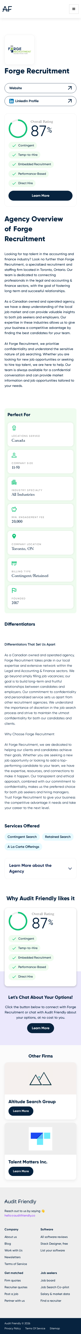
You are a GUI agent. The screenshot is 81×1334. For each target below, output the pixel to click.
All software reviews (54, 1237)
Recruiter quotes (16, 1287)
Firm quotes (13, 1280)
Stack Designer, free (54, 1243)
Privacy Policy (13, 1328)
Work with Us (13, 1250)
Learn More (40, 196)
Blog (8, 1243)
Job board (47, 1280)
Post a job (11, 1294)
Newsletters (13, 1257)
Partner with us (15, 1300)
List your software (52, 1250)
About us (11, 1237)
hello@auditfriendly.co (20, 1215)
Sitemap (55, 1328)
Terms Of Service (35, 1328)
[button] (74, 9)
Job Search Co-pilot (54, 1287)
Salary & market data (55, 1294)
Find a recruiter (50, 1300)
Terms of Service (16, 1264)
